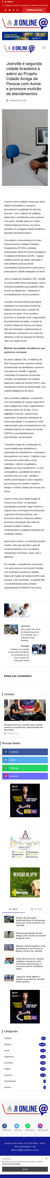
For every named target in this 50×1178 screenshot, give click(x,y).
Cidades (8, 1029)
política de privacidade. (11, 1164)
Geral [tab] (15, 899)
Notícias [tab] (38, 899)
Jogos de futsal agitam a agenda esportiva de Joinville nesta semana (30, 970)
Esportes (8, 1065)
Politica (7, 1059)
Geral (6, 1041)
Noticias (7, 1035)
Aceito (25, 1169)
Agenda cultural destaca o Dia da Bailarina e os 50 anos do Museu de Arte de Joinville (30, 939)
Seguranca (9, 1047)
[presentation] (41, 694)
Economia (8, 1053)
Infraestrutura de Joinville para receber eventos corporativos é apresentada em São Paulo (23, 727)
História (7, 1078)
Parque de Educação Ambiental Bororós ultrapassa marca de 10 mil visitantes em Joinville (30, 912)
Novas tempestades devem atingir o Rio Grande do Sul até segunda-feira (31, 926)
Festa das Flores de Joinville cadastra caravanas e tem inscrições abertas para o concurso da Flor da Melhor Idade (30, 954)
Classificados (10, 1072)
